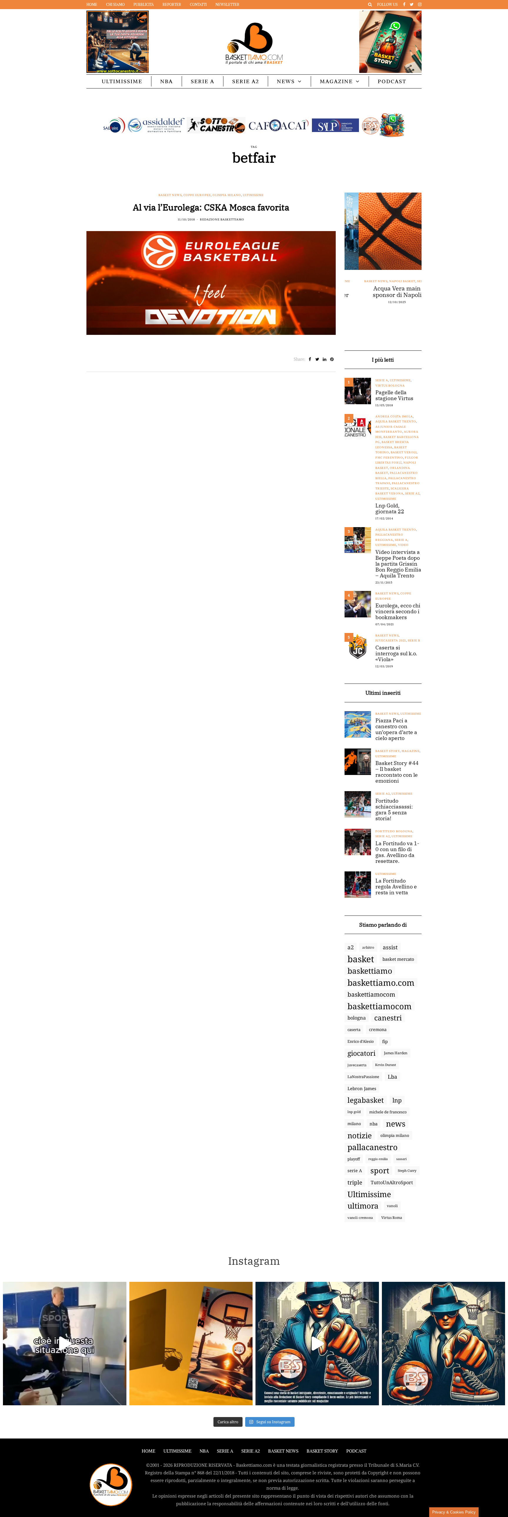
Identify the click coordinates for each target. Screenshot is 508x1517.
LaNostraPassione (363, 1076)
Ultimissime (122, 81)
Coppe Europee (197, 195)
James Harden (395, 1052)
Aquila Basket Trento (395, 421)
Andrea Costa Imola (394, 416)
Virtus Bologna (390, 385)
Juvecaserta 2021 (390, 640)
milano (354, 1123)
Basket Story (387, 751)
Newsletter (227, 4)
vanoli (392, 1205)
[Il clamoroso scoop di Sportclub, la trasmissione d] (64, 1343)
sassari (401, 1159)
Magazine (336, 81)
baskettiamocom (371, 994)
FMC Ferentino (389, 458)
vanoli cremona (360, 1217)
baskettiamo (369, 970)
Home (91, 4)
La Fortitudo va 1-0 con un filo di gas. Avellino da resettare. (397, 852)
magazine (411, 751)
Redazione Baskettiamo (222, 219)
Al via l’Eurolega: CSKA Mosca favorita (211, 207)
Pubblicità (143, 4)
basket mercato (398, 959)
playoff (353, 1159)
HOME (148, 1451)
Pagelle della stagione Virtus (394, 395)
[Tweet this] (317, 359)
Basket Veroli (404, 452)
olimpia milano (394, 1135)
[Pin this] (332, 359)
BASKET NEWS (283, 1451)
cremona (378, 1029)
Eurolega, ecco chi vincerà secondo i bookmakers (397, 611)
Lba (392, 1076)
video (403, 545)
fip (385, 1041)
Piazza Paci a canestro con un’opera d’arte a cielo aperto (396, 729)
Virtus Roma (391, 1217)
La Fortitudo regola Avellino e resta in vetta (396, 887)
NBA (166, 81)
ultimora (362, 1206)
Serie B (414, 640)
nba (373, 1124)
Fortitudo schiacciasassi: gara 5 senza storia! (394, 809)
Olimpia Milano (227, 195)
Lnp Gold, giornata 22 (389, 508)
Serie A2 (245, 81)
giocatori (361, 1053)
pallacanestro (372, 1147)
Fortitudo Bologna (393, 831)
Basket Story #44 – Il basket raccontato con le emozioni (397, 772)
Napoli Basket (388, 281)
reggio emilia (378, 1159)
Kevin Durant (385, 1064)
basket (360, 959)
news (395, 1123)
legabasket (365, 1100)
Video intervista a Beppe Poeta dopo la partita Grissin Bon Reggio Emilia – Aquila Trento (398, 564)
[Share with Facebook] (310, 359)
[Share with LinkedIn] (324, 359)
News (286, 81)
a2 (350, 947)
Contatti (198, 4)
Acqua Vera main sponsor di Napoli (383, 291)
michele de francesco (388, 1112)
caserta (353, 1029)
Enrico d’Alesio (360, 1041)
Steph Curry (407, 1170)
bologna (356, 1017)
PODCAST (392, 81)
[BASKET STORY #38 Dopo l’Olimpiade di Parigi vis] (191, 1343)
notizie (359, 1135)
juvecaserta (357, 1064)
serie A (354, 1170)
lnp (397, 1100)
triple (354, 1182)
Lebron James (361, 1088)
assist (390, 947)
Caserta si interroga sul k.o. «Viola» (396, 653)
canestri (388, 1017)
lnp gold (354, 1112)
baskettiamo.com (381, 982)
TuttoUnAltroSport (392, 1182)
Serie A (202, 81)
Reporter (172, 4)
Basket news (170, 195)
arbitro (368, 947)
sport (379, 1170)
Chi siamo (115, 4)
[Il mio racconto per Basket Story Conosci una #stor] (317, 1343)
